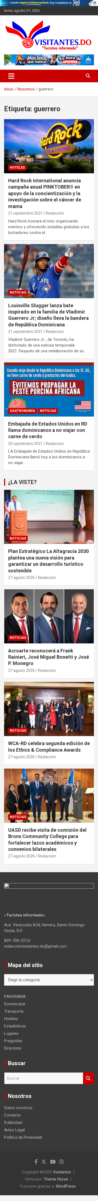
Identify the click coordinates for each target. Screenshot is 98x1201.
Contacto (12, 1115)
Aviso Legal (14, 1129)
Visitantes (62, 1172)
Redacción (55, 213)
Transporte (14, 1011)
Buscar (88, 1078)
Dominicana (14, 1003)
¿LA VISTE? (22, 482)
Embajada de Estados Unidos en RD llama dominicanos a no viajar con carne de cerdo (47, 430)
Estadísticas (15, 1026)
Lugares (11, 1033)
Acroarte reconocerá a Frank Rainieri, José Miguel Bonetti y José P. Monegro (48, 657)
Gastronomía (22, 411)
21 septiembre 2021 (25, 213)
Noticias (18, 292)
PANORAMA (15, 996)
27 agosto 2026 (21, 577)
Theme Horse (56, 1179)
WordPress (66, 1186)
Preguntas (13, 1040)
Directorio (13, 1048)
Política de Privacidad (23, 1137)
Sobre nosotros (18, 1107)
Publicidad (13, 1122)
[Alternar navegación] (11, 76)
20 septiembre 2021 (25, 443)
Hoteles (17, 167)
